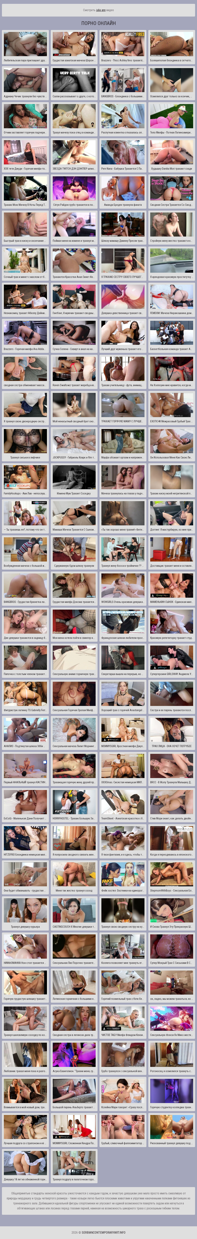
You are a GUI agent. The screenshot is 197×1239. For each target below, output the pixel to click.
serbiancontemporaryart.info (103, 1232)
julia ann (101, 10)
